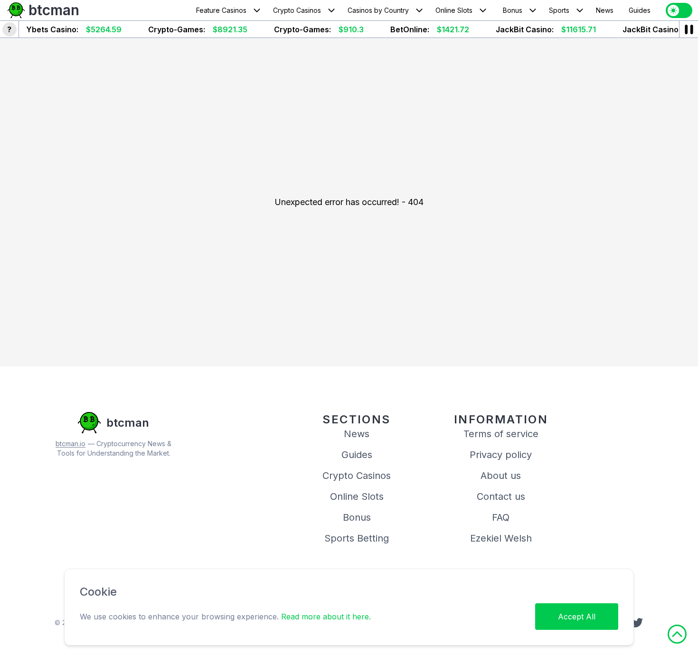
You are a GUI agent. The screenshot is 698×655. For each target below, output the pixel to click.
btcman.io (70, 444)
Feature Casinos (221, 10)
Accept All (576, 616)
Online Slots (453, 10)
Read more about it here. (326, 616)
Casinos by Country (378, 10)
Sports (559, 10)
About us (501, 475)
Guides (640, 10)
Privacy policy (501, 454)
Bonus (512, 10)
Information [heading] (501, 419)
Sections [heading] (356, 419)
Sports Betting (356, 538)
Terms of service (500, 434)
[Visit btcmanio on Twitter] (637, 623)
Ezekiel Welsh (501, 538)
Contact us (501, 496)
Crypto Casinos (297, 10)
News (604, 10)
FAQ (500, 517)
